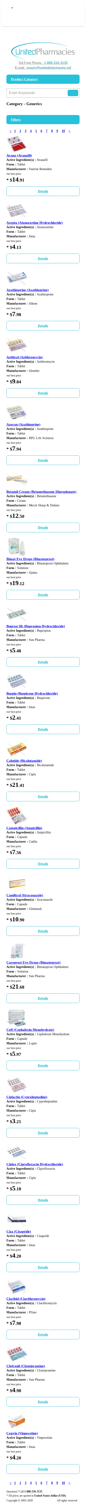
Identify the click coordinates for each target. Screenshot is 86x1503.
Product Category (24, 79)
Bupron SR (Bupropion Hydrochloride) (35, 626)
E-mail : (43, 67)
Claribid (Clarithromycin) (25, 1299)
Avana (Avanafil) (19, 155)
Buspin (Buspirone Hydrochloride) (32, 693)
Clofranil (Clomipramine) (25, 1366)
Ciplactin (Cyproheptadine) (26, 1097)
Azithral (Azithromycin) (24, 357)
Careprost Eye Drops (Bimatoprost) (33, 962)
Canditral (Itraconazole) (24, 895)
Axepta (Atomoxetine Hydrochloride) (34, 222)
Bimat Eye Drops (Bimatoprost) (30, 559)
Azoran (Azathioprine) (23, 424)
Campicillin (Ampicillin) (24, 828)
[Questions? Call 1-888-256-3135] (43, 51)
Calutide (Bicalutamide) (24, 761)
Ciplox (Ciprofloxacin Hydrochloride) (34, 1164)
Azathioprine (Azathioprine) (27, 290)
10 (63, 131)
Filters (16, 119)
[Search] (73, 93)
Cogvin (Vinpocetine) (22, 1433)
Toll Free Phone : (43, 62)
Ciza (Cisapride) (18, 1231)
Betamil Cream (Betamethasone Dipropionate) (41, 492)
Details (43, 191)
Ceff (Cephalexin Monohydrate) (30, 1030)
